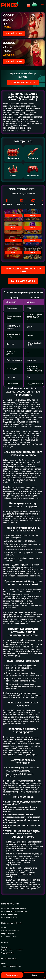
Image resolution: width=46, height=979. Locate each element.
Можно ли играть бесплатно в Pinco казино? (21, 826)
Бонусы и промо (7, 933)
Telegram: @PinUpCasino (11, 966)
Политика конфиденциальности (14, 911)
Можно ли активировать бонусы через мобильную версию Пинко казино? (20, 809)
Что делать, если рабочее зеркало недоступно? (21, 821)
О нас (3, 928)
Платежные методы (9, 936)
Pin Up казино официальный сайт (23, 270)
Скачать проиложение (10, 931)
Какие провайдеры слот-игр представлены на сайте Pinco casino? (21, 816)
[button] (42, 968)
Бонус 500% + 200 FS (23, 281)
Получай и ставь (14, 33)
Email (3, 963)
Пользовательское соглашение (13, 908)
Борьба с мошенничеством (12, 950)
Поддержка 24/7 (7, 953)
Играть (13, 215)
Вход (34, 975)
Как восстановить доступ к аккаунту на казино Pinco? (22, 803)
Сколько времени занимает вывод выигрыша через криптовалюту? (21, 832)
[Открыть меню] (42, 5)
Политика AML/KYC (9, 917)
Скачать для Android (23, 82)
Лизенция (5, 947)
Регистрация (12, 975)
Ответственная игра (9, 914)
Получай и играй (14, 61)
